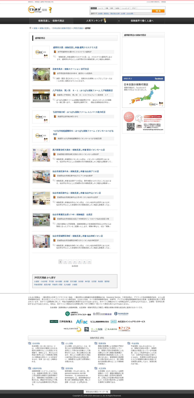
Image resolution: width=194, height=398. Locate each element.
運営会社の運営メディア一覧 (97, 392)
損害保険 (69, 368)
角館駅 (100, 281)
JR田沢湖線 (78, 28)
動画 (111, 8)
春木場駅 (58, 281)
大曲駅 (74, 285)
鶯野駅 (107, 281)
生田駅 (94, 281)
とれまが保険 (129, 13)
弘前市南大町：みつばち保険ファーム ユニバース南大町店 (79, 112)
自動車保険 (37, 368)
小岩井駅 (44, 281)
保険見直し (106, 13)
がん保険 (123, 13)
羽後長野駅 (38, 285)
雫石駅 (51, 281)
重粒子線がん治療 (115, 13)
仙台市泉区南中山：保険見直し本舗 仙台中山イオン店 (77, 193)
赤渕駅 (66, 281)
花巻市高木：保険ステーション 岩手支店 (71, 69)
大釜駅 (36, 281)
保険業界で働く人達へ (143, 21)
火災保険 (102, 368)
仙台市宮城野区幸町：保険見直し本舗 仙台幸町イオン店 (78, 236)
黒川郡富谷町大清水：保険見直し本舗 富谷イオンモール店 (79, 150)
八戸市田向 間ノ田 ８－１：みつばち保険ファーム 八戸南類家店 (83, 90)
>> (89, 262)
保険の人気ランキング (95, 21)
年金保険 (135, 343)
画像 (107, 8)
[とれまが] (30, 28)
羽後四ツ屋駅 (57, 285)
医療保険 (102, 343)
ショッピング (125, 8)
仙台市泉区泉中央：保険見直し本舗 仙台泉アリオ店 (76, 171)
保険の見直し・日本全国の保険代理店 (55, 28)
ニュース (100, 8)
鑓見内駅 (47, 285)
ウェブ (94, 8)
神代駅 (87, 281)
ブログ (134, 8)
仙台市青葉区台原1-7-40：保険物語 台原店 (72, 214)
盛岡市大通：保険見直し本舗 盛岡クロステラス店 (75, 47)
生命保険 (100, 13)
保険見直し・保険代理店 (51, 21)
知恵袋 (117, 8)
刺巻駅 (81, 281)
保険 (35, 28)
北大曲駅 (67, 285)
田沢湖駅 (73, 281)
